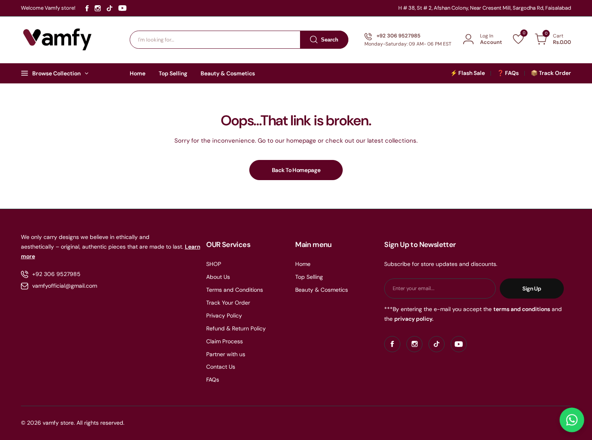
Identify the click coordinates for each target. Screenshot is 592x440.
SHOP (213, 264)
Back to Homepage (296, 170)
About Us (218, 276)
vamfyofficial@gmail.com (64, 285)
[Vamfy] (57, 39)
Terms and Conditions (234, 289)
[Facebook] (87, 8)
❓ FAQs (508, 73)
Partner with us (225, 354)
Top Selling (309, 276)
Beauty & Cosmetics (321, 289)
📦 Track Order (551, 73)
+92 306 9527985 (56, 274)
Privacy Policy (224, 315)
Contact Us (220, 366)
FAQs (212, 379)
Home (302, 264)
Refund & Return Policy (236, 328)
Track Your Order (228, 302)
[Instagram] (98, 8)
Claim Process (224, 341)
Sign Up (531, 288)
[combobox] (239, 40)
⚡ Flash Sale (467, 73)
